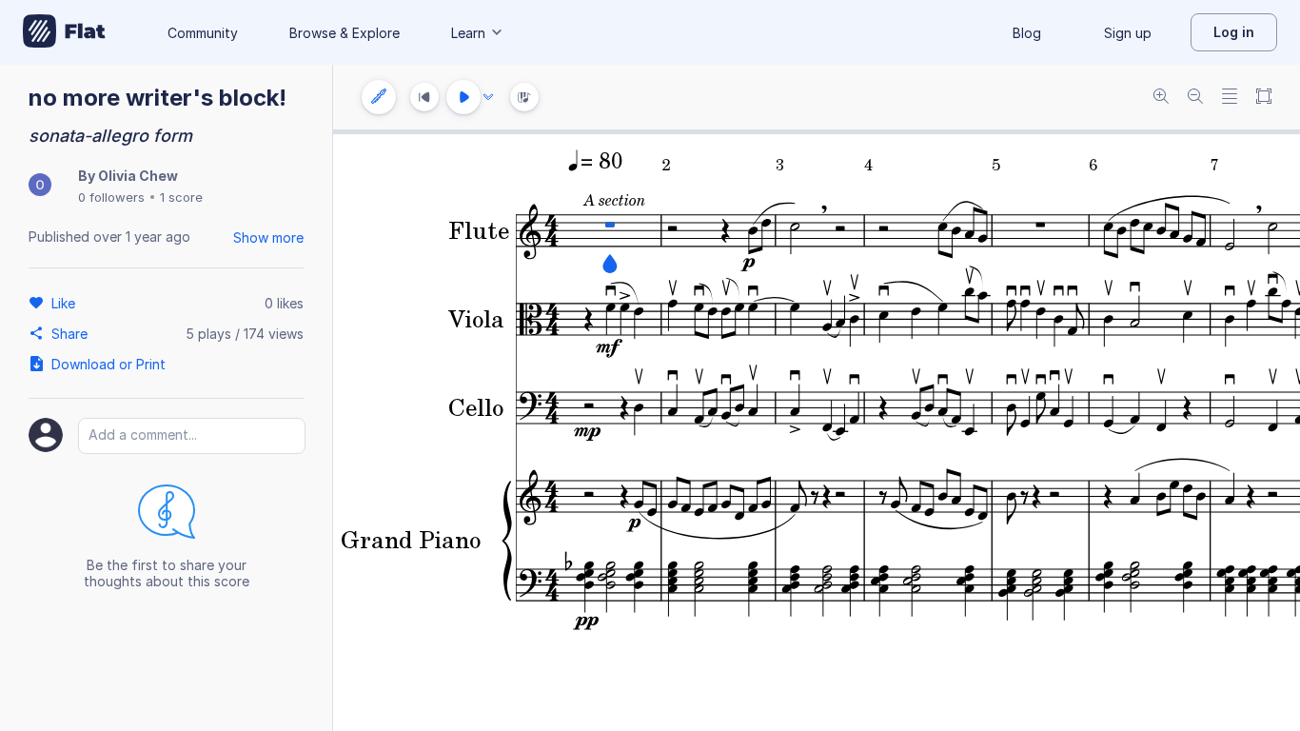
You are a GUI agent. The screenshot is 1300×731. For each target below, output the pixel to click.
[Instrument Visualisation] (524, 97)
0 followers (111, 197)
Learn (468, 33)
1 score (181, 197)
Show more (268, 237)
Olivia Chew (138, 176)
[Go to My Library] (64, 32)
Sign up (1128, 33)
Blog (1027, 33)
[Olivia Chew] (40, 186)
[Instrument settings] (379, 97)
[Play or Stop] (463, 97)
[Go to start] (424, 97)
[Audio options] (488, 97)
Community (202, 33)
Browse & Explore (344, 33)
